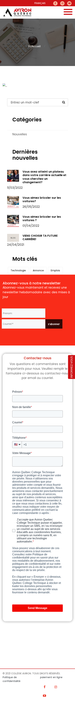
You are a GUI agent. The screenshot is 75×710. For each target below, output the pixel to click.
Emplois (55, 270)
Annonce (38, 270)
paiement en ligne (51, 677)
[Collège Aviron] (16, 12)
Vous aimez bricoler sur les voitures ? (41, 218)
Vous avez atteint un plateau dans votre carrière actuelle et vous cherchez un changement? (44, 177)
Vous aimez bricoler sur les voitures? (41, 199)
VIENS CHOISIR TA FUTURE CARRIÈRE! (40, 237)
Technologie (18, 270)
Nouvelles (19, 134)
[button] (71, 367)
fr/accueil (34, 46)
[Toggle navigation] (68, 12)
